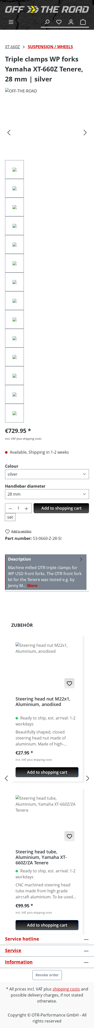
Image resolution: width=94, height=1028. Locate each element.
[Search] (47, 22)
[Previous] (9, 132)
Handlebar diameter (25, 486)
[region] (47, 263)
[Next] (85, 132)
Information (19, 962)
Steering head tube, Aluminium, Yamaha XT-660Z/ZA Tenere (41, 857)
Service (13, 950)
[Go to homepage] (47, 9)
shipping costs (66, 989)
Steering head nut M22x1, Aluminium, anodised (43, 701)
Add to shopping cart (61, 508)
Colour (11, 466)
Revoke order (47, 975)
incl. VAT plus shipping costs (23, 438)
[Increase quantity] (26, 508)
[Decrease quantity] (10, 508)
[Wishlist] (59, 22)
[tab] (45, 572)
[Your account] (71, 22)
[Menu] (11, 22)
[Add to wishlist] (69, 683)
